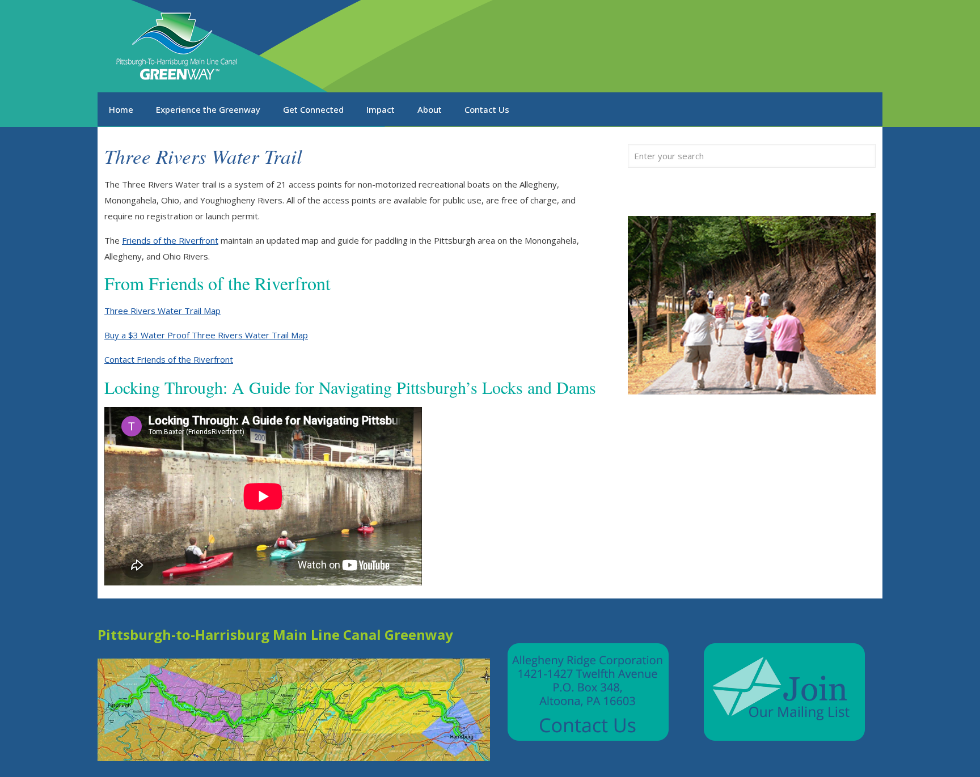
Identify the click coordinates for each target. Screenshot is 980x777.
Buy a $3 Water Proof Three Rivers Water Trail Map (206, 335)
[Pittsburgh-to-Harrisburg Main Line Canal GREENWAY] (179, 46)
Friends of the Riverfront (170, 240)
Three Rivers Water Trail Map (162, 310)
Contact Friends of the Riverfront (168, 359)
